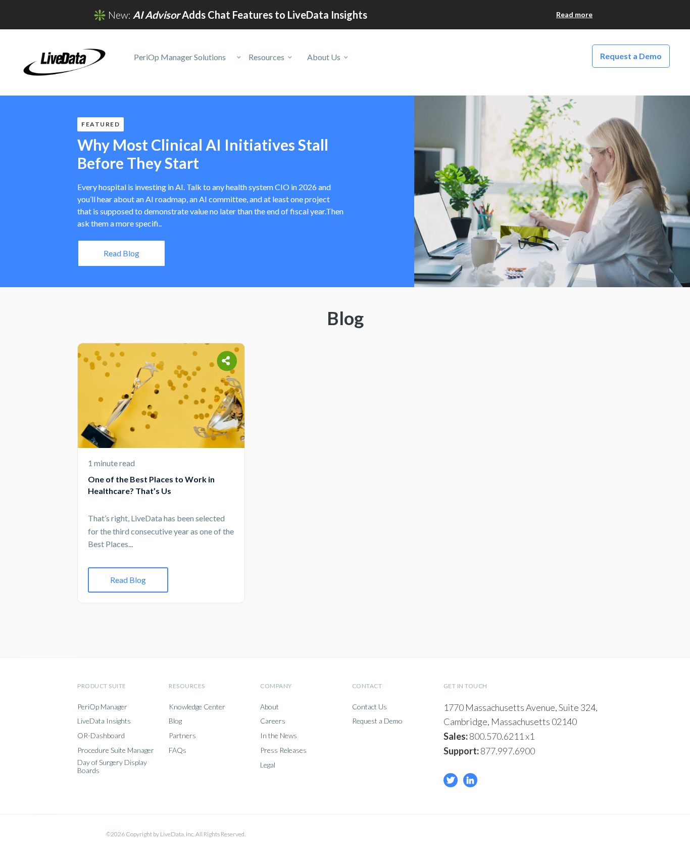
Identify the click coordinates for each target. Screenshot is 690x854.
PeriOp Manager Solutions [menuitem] (176, 57)
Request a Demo (631, 56)
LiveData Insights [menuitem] (104, 721)
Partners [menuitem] (182, 736)
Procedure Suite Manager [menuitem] (115, 750)
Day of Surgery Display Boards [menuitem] (112, 766)
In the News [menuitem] (278, 736)
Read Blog (121, 253)
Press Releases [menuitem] (283, 750)
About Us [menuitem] (323, 57)
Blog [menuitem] (175, 721)
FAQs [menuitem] (177, 750)
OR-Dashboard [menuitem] (101, 736)
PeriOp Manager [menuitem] (102, 707)
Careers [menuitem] (272, 721)
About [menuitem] (269, 707)
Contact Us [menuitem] (369, 707)
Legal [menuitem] (267, 765)
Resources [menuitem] (266, 57)
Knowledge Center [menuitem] (197, 707)
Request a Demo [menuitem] (377, 721)
